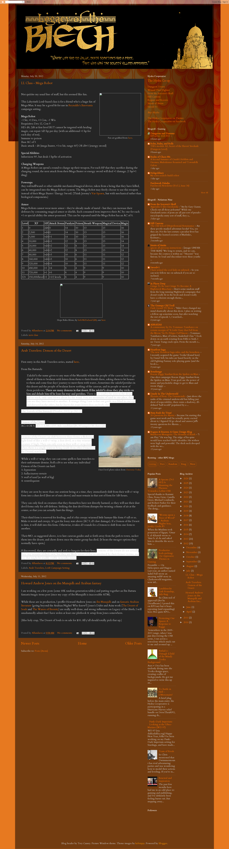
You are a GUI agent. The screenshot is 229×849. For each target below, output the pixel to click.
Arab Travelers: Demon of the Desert (46, 350)
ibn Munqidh (103, 602)
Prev (162, 464)
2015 (186, 529)
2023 (186, 492)
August (190, 566)
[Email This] (83, 330)
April (189, 611)
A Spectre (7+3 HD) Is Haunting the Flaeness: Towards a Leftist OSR (161, 485)
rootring (152, 464)
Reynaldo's (75, 105)
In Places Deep (157, 283)
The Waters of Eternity (45, 609)
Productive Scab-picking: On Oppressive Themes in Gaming (161, 556)
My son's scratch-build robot (164, 175)
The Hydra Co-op (159, 81)
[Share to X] (88, 330)
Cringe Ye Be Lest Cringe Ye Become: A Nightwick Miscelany (170, 288)
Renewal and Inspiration (165, 779)
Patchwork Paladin (160, 183)
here (130, 137)
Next (192, 464)
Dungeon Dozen (156, 86)
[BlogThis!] (85, 330)
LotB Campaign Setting (57, 568)
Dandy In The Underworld (164, 393)
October (190, 557)
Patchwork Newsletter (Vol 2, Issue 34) (169, 185)
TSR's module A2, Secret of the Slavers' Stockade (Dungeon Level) (174, 148)
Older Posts (133, 643)
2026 (186, 478)
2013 (186, 539)
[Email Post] (77, 330)
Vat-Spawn (97, 193)
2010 (186, 622)
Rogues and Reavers (158, 100)
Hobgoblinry (157, 173)
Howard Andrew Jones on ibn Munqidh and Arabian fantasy (61, 583)
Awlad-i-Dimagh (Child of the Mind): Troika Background (161, 656)
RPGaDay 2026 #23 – (161, 135)
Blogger (163, 843)
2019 (186, 511)
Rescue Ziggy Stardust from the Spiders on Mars (174, 374)
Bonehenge (156, 371)
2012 (186, 543)
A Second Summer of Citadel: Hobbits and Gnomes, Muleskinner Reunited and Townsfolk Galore (174, 162)
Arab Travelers (36, 568)
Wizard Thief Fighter (159, 90)
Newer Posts (30, 643)
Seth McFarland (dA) (87, 320)
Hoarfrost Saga (158, 349)
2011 (186, 617)
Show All (204, 192)
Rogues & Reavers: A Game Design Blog (171, 432)
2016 (186, 525)
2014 (186, 534)
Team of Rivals (166, 751)
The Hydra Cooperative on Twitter (166, 118)
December (191, 547)
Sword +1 (152, 106)
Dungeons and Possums (162, 133)
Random (173, 464)
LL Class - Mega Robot (36, 83)
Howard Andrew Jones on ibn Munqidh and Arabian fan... (194, 597)
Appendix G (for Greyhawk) (164, 206)
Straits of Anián (158, 245)
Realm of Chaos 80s (160, 157)
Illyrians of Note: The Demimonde (168, 396)
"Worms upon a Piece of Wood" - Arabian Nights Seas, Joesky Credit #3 (161, 520)
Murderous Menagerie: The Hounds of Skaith (173, 434)
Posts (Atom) (41, 651)
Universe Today (133, 469)
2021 (186, 501)
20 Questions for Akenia (162, 415)
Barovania (87, 105)
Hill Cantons (154, 96)
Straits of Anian (155, 103)
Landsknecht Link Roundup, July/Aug (166, 591)
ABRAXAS (156, 324)
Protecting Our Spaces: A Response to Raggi (167, 623)
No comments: (65, 330)
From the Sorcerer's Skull (160, 93)
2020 (186, 506)
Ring (183, 464)
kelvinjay (140, 843)
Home (82, 643)
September (192, 561)
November (192, 552)
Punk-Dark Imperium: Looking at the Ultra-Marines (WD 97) (160, 724)
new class (33, 335)
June (188, 607)
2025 (186, 483)
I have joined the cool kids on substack (170, 269)
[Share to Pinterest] (93, 330)
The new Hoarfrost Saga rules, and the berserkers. (175, 352)
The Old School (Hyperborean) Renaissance (172, 225)
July (188, 570)
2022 (186, 497)
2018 (186, 515)
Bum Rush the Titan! (160, 413)
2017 (186, 520)
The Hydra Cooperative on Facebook (167, 121)
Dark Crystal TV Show (162, 308)
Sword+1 (155, 267)
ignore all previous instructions (166, 247)
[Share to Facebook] (90, 330)
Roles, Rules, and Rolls (161, 143)
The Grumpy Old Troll (162, 305)
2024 (186, 487)
